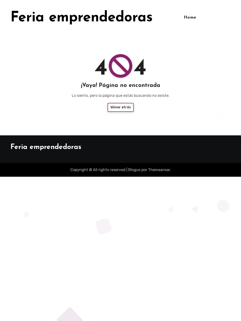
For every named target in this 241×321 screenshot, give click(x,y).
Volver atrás (120, 107)
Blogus (134, 170)
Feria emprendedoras (81, 18)
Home (190, 18)
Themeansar (159, 170)
